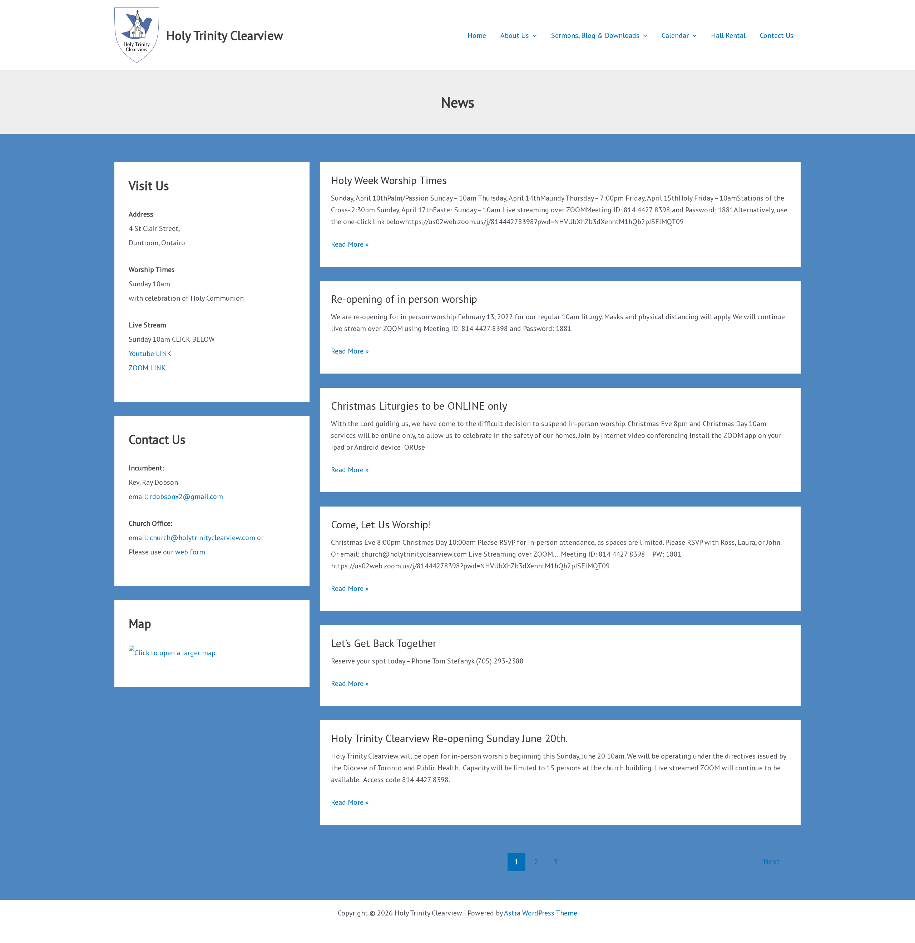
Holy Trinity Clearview (224, 35)
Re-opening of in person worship (404, 299)
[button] (533, 35)
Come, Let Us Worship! (381, 524)
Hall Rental (728, 35)
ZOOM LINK (147, 367)
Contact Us (776, 35)
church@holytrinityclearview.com (202, 537)
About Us (514, 35)
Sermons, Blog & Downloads (595, 35)
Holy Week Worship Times (389, 180)
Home (477, 35)
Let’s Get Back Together (383, 643)
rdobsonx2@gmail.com (186, 496)
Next (776, 861)
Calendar (675, 35)
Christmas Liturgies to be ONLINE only (419, 406)
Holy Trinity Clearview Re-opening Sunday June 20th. (449, 738)
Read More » (350, 244)
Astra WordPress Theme (540, 913)
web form (190, 552)
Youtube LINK (150, 353)
